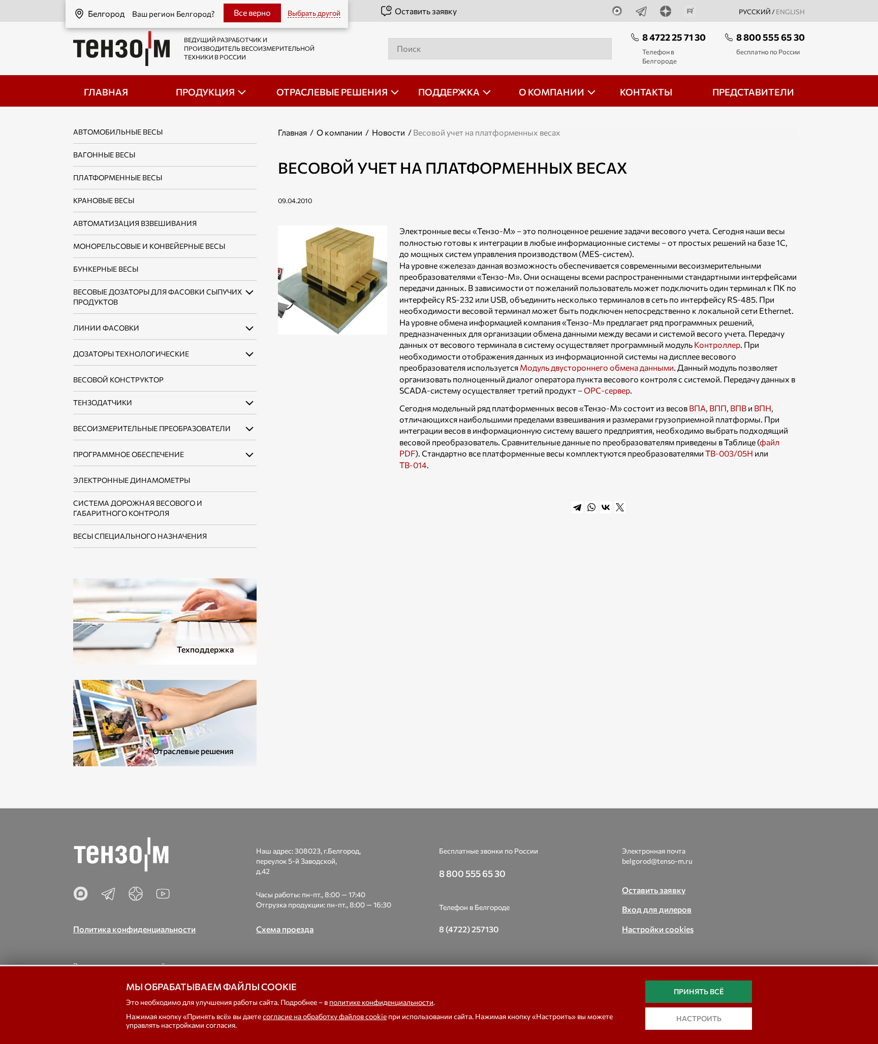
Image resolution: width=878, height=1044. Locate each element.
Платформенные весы (117, 177)
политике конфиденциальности (381, 1002)
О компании (339, 132)
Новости (388, 132)
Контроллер (717, 344)
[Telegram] (577, 507)
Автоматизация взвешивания (135, 223)
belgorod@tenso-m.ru (657, 861)
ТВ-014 (413, 465)
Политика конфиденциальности (134, 929)
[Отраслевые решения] (165, 722)
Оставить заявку (426, 11)
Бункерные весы (105, 269)
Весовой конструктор (118, 379)
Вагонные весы (104, 154)
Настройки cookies (658, 929)
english (790, 12)
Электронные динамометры (131, 480)
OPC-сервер (607, 390)
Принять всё (699, 991)
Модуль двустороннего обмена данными (597, 367)
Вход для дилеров (657, 909)
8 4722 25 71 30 (674, 37)
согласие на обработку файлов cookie (325, 1016)
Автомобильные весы (118, 131)
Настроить (699, 1018)
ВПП (718, 408)
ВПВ (738, 408)
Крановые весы (103, 200)
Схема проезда (284, 929)
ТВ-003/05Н (729, 453)
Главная (292, 132)
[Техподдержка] (165, 620)
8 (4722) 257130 (469, 929)
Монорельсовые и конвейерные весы (149, 246)
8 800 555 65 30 (770, 37)
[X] (620, 507)
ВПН (762, 408)
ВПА (697, 408)
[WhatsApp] (591, 507)
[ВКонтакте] (606, 507)
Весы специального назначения (140, 536)
